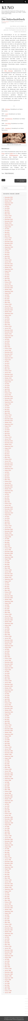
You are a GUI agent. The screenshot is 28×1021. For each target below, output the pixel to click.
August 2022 (8, 249)
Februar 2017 (8, 370)
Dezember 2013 (9, 440)
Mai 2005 (7, 631)
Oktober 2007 (8, 577)
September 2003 (9, 667)
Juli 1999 (7, 760)
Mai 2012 (7, 476)
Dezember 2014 (9, 418)
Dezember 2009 (9, 529)
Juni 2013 (7, 452)
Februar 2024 (8, 215)
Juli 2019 (7, 317)
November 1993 (9, 885)
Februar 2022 (8, 260)
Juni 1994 (7, 872)
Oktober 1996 (8, 821)
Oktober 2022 (8, 245)
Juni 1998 (7, 784)
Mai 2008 (7, 564)
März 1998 (7, 789)
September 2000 (9, 734)
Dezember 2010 (9, 507)
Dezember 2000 (9, 728)
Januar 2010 (8, 527)
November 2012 (9, 464)
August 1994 (8, 869)
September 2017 (9, 357)
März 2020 (7, 302)
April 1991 (7, 942)
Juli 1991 (7, 937)
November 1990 (9, 952)
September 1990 (9, 955)
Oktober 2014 (8, 422)
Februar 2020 (8, 304)
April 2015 (7, 411)
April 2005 (7, 632)
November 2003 (9, 664)
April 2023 (7, 234)
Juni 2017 (7, 363)
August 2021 (8, 271)
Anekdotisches (8, 118)
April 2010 (7, 522)
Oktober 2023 (8, 223)
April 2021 (7, 278)
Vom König (8, 123)
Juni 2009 (7, 540)
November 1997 (9, 797)
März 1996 (7, 833)
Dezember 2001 (9, 706)
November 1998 (9, 774)
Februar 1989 (8, 990)
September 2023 (9, 225)
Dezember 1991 (9, 928)
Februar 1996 (8, 835)
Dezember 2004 (9, 640)
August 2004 (8, 647)
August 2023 (8, 226)
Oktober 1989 (8, 976)
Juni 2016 (7, 385)
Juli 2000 (7, 738)
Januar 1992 (8, 926)
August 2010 (8, 514)
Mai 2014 (7, 431)
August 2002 (8, 691)
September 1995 (9, 845)
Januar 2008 (8, 572)
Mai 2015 (7, 409)
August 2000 (8, 736)
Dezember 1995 (9, 839)
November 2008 (9, 553)
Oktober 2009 (8, 533)
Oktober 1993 (8, 887)
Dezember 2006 (9, 595)
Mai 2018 (7, 343)
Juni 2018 (7, 341)
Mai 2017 (7, 365)
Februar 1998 (8, 791)
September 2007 (9, 579)
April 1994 (7, 876)
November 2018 (9, 332)
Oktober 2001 (8, 710)
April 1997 (7, 810)
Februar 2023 (8, 237)
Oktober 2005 (8, 621)
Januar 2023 (8, 239)
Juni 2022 (7, 252)
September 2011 (9, 490)
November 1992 (9, 907)
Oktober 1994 (8, 865)
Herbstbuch (8, 128)
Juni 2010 (7, 518)
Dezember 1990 (9, 950)
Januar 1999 (8, 771)
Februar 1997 (8, 813)
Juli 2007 (7, 583)
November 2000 (9, 730)
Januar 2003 (8, 682)
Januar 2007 (8, 594)
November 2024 (9, 199)
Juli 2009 (7, 538)
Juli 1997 (7, 804)
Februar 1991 (8, 946)
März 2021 (7, 280)
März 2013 (7, 457)
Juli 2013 (7, 450)
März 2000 (7, 745)
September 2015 (9, 402)
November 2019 (9, 309)
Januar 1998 (8, 793)
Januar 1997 (8, 815)
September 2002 (9, 690)
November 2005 (9, 619)
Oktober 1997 (8, 798)
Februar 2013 (8, 459)
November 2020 (9, 287)
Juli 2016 (7, 383)
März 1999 (7, 767)
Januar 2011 (8, 505)
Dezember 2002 (9, 684)
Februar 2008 (8, 570)
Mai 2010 (7, 520)
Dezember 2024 (9, 197)
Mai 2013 (7, 453)
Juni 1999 (7, 762)
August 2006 (8, 603)
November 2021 (9, 265)
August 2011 (8, 492)
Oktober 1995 (8, 843)
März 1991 (7, 944)
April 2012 (7, 477)
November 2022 (9, 243)
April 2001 (7, 721)
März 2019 (7, 324)
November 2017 (9, 354)
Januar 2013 (8, 461)
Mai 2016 (7, 387)
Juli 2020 (7, 295)
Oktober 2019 (8, 311)
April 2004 (7, 655)
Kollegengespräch (13, 155)
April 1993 (7, 898)
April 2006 (7, 610)
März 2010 (7, 523)
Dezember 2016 (9, 374)
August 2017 (8, 359)
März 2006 (7, 612)
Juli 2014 (7, 428)
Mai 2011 (7, 498)
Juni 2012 (7, 474)
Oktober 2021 (8, 267)
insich (6, 114)
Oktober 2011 (8, 488)
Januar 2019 (8, 328)
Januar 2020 (8, 306)
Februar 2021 (8, 282)
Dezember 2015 (9, 396)
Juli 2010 (7, 516)
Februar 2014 (8, 437)
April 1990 (7, 965)
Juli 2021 (7, 273)
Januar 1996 (8, 837)
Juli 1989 (7, 981)
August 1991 (8, 935)
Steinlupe (7, 109)
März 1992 (7, 922)
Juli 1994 (7, 870)
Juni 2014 (7, 429)
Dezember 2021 (9, 263)
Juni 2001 (7, 717)
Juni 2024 (7, 208)
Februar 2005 (8, 636)
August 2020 (8, 293)
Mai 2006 (7, 608)
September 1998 (9, 778)
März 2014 (7, 435)
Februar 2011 (8, 503)
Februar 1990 (8, 968)
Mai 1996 (7, 830)
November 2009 (9, 531)
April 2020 (7, 300)
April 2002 (7, 699)
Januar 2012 (8, 483)
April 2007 (7, 588)
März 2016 (7, 391)
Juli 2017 (7, 361)
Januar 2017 (8, 372)
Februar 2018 (8, 348)
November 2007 (9, 575)
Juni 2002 (7, 695)
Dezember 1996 (9, 817)
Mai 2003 (7, 675)
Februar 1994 (8, 880)
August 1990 (8, 957)
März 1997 (7, 811)
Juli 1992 (7, 915)
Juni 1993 (7, 894)
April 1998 (7, 787)
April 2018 (7, 345)
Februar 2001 (8, 725)
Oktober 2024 (8, 201)
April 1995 (7, 854)
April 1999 (7, 765)
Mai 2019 (7, 321)
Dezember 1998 (9, 773)
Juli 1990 (7, 959)
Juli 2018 (7, 339)
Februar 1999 (8, 769)
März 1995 (7, 856)
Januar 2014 (8, 439)
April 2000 (7, 743)
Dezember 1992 (9, 905)
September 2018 (9, 335)
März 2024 (7, 213)
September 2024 (9, 202)
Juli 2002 (7, 693)
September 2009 (9, 535)
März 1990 (7, 966)
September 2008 (9, 557)
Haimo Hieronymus (9, 173)
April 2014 (7, 433)
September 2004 (9, 645)
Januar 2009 (8, 549)
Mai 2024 (7, 210)
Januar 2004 (8, 660)
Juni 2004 (7, 651)
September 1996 (9, 822)
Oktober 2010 (8, 511)
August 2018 (8, 337)
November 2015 (9, 398)
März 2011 (7, 501)
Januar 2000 (8, 749)
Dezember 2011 (9, 485)
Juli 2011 (7, 494)
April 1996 (7, 832)
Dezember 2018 (9, 330)
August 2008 (8, 559)
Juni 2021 (7, 274)
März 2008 (7, 568)
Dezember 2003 (9, 662)
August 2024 (8, 204)
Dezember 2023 (9, 219)
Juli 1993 (7, 893)
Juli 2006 (7, 605)
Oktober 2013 (8, 444)
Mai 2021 (7, 276)
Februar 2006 (8, 614)
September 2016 (9, 380)
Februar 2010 (8, 525)
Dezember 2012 (9, 463)
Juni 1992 (7, 917)
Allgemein (4, 17)
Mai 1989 (7, 985)
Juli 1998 (7, 782)
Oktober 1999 (8, 754)
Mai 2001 (7, 719)
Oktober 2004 (8, 643)
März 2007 (7, 590)
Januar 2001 (8, 726)
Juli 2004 (7, 649)
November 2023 (9, 221)
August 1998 (8, 780)
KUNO (8, 7)
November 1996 (9, 819)
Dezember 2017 (9, 352)
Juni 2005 (7, 629)
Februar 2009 (8, 547)
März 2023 (7, 236)
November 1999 (9, 752)
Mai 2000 (7, 741)
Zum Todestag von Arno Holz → (21, 181)
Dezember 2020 (9, 285)
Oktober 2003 (8, 666)
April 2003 (7, 677)
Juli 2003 (7, 671)
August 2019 (8, 315)
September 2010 (9, 512)
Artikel (11, 153)
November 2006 (9, 597)
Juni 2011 (7, 496)
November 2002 (9, 686)
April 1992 (7, 920)
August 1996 (8, 824)
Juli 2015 (7, 405)
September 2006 (9, 601)
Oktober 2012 (8, 466)
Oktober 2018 (8, 333)
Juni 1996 (7, 828)
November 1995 (9, 841)
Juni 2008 (7, 562)
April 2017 (7, 367)
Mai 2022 (7, 254)
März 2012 (7, 479)
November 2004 (9, 642)
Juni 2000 (7, 739)
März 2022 (7, 258)
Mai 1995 (7, 852)
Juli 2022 (7, 250)
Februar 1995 (8, 857)
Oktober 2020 (8, 289)
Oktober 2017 (8, 356)
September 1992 (9, 911)
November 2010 (9, 509)
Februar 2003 (8, 680)
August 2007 (8, 581)
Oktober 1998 (8, 776)
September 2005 (9, 623)
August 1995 (8, 846)
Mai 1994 (7, 874)
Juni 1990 (7, 961)
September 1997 (9, 800)
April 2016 (7, 389)
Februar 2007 (8, 592)
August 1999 (8, 758)
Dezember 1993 (9, 883)
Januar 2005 (8, 638)
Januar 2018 (8, 350)
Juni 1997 (7, 806)
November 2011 (9, 487)
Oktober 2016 (8, 378)
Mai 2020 (7, 298)
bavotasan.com (20, 1019)
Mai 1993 (7, 896)
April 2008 (7, 566)
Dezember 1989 (9, 972)
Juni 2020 (7, 297)
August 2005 (8, 625)
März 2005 (7, 634)
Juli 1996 (7, 826)
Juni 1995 (7, 850)
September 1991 (9, 933)
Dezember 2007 (9, 573)
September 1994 (9, 867)
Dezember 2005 (9, 618)
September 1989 (9, 977)
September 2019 (9, 313)
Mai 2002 (7, 697)
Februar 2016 (8, 392)
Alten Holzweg (8, 70)
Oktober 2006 (8, 599)
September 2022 (9, 247)
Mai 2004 (7, 653)
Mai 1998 (7, 786)
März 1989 (7, 989)
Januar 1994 (8, 882)
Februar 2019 (8, 326)
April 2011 (7, 500)
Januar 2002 (8, 704)
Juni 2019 (7, 319)
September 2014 (9, 424)
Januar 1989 (8, 992)
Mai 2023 (7, 232)
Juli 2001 (7, 715)
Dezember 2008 (9, 551)
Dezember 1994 (9, 861)
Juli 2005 (7, 627)
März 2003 (7, 679)
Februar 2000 (8, 747)
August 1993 (8, 891)
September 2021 (9, 269)
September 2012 (9, 468)
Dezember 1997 (9, 795)
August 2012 (8, 470)
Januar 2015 (8, 416)
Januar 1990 (8, 970)
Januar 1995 (8, 859)
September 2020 (9, 291)
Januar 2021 (8, 284)
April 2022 (7, 256)
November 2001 (9, 708)
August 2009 (8, 536)
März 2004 (7, 656)
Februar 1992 (8, 924)
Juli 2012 (7, 472)
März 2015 (7, 413)
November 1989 (9, 974)
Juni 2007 (7, 584)
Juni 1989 (7, 983)
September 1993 (9, 889)
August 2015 (8, 404)
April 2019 (7, 322)
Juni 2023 (7, 230)
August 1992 (8, 913)
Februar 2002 (8, 702)
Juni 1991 (7, 939)
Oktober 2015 (8, 400)
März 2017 (7, 369)
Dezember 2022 (9, 241)
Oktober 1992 (8, 909)
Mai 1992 (7, 918)
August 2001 (8, 714)
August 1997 (8, 802)
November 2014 (9, 420)
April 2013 (7, 455)
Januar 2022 (8, 262)
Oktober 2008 (8, 555)
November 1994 (9, 863)
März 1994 (7, 878)
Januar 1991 (8, 948)
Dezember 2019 (9, 308)
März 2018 (7, 346)
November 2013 (9, 442)
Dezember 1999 (9, 750)
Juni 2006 (7, 607)
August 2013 (8, 448)
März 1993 (7, 900)
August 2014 (8, 426)
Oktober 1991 (8, 931)
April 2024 (7, 212)
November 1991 (9, 929)
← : (3, 180)
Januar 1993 (8, 904)
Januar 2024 (8, 217)
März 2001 (7, 723)
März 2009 (7, 546)
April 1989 (7, 987)
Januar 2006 (8, 616)
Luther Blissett (6, 21)
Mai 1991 (7, 941)
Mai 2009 (7, 542)
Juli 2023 (7, 228)
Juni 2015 (7, 407)
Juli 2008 (7, 560)
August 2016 (8, 381)
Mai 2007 (7, 586)
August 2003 (8, 669)
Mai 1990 (7, 963)
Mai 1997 (7, 808)
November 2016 (9, 376)
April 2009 (7, 544)
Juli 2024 (7, 206)
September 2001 (9, 712)
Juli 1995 (7, 848)
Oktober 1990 (8, 953)
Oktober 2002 (8, 688)
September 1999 (9, 756)
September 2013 (9, 446)
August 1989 (8, 979)
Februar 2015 (8, 415)
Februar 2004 (8, 658)
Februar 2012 (8, 481)
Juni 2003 (7, 673)
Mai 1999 (7, 763)
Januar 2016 (8, 394)
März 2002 (7, 701)
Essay (3, 153)
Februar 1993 (8, 902)
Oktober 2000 (8, 732)
